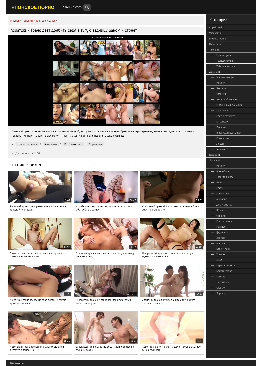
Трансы (220, 254)
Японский (214, 160)
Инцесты (221, 82)
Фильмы (221, 127)
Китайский (215, 44)
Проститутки (223, 55)
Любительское (225, 177)
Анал (219, 260)
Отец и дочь (223, 248)
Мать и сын (222, 193)
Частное (221, 88)
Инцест (220, 165)
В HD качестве (73, 144)
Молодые (221, 199)
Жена (219, 210)
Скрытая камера (225, 265)
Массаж (220, 243)
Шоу (219, 182)
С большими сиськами (229, 105)
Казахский (215, 154)
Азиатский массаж (227, 99)
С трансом (95, 144)
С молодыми (223, 138)
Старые (220, 287)
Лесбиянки (222, 282)
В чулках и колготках (228, 132)
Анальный (222, 149)
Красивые (222, 110)
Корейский (215, 27)
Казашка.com (71, 7)
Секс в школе (224, 221)
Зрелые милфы (225, 77)
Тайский (214, 49)
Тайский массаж (225, 66)
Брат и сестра (224, 271)
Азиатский (50, 144)
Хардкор (221, 293)
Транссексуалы (27, 144)
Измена (220, 276)
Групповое (222, 232)
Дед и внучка (224, 204)
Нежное (221, 226)
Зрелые (220, 237)
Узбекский (215, 33)
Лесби (220, 143)
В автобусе (222, 171)
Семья (220, 188)
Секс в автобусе (225, 116)
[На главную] (33, 7)
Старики (221, 94)
